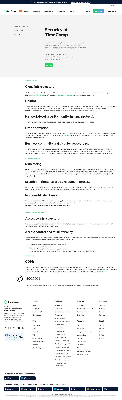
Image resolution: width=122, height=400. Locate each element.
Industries (80, 345)
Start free (98, 11)
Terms (101, 325)
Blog (78, 325)
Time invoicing (59, 331)
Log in (87, 11)
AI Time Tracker (60, 318)
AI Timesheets (59, 325)
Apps (34, 305)
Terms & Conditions (21, 26)
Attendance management (63, 357)
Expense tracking (60, 337)
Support (35, 332)
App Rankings (81, 348)
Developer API (37, 312)
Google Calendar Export (85, 332)
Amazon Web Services (37, 95)
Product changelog (38, 341)
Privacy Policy (19, 30)
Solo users (80, 305)
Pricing (71, 11)
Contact (49, 65)
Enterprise (80, 315)
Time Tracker (59, 308)
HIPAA (101, 335)
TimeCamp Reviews (83, 354)
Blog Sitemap (36, 348)
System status (37, 338)
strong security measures (64, 95)
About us (102, 305)
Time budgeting (60, 334)
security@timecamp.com (64, 201)
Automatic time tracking (63, 312)
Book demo (112, 11)
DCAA (101, 338)
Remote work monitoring (63, 350)
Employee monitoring (62, 341)
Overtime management (62, 344)
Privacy (101, 328)
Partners (102, 315)
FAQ (33, 335)
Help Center (36, 325)
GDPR (72, 267)
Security (17, 34)
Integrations (36, 308)
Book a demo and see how (80, 2)
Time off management (62, 360)
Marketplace (36, 315)
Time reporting (60, 328)
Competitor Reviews (84, 351)
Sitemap (35, 345)
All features (58, 305)
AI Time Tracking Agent (62, 321)
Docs (34, 328)
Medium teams (82, 312)
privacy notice (103, 272)
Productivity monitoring (62, 347)
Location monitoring (61, 353)
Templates (80, 328)
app (67, 136)
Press (101, 312)
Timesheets (58, 315)
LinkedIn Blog (81, 335)
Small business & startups (85, 308)
